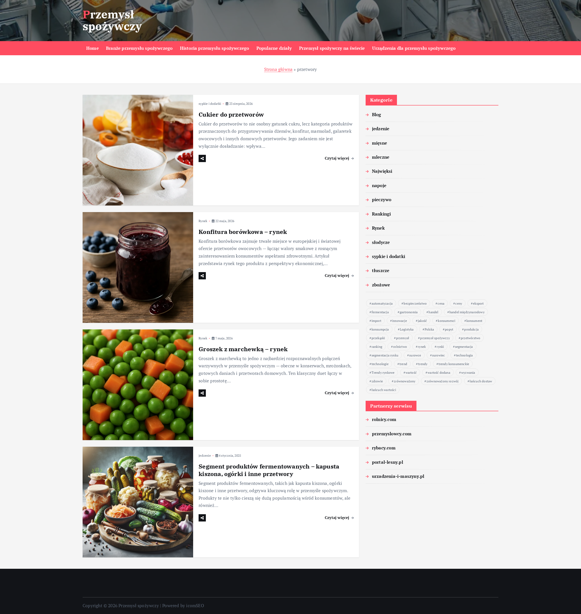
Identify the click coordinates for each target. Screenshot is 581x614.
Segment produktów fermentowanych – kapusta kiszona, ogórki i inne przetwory (269, 470)
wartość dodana (439, 372)
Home (92, 48)
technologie (380, 364)
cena (441, 303)
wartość (411, 372)
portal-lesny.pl (387, 462)
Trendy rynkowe (383, 372)
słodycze (381, 242)
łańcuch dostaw (481, 381)
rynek (422, 346)
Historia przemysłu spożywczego (214, 48)
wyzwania (468, 372)
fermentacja (380, 312)
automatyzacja (382, 303)
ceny (458, 303)
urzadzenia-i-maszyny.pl (398, 476)
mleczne (380, 157)
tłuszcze (380, 270)
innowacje (399, 320)
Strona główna (278, 69)
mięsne (379, 143)
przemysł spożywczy (435, 338)
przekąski (378, 338)
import (376, 320)
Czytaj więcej (337, 158)
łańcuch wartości (384, 390)
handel (433, 312)
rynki (440, 346)
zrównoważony (404, 381)
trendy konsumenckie (453, 364)
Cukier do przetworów (231, 114)
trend (403, 364)
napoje (379, 185)
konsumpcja (380, 329)
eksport (478, 303)
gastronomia (409, 312)
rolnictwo (400, 346)
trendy (422, 364)
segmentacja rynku (385, 355)
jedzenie (205, 455)
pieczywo (381, 199)
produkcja (471, 329)
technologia (464, 355)
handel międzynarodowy (467, 312)
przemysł (402, 338)
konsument (474, 320)
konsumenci (446, 320)
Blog (376, 114)
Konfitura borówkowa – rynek (243, 232)
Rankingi (381, 214)
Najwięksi (382, 171)
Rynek (203, 221)
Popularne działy (274, 48)
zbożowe (381, 285)
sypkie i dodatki (210, 103)
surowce (415, 355)
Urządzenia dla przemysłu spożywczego (414, 48)
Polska (429, 329)
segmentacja (464, 346)
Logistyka (407, 329)
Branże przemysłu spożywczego (139, 48)
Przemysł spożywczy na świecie (332, 48)
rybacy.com (384, 448)
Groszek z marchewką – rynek (243, 349)
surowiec (438, 355)
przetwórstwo (470, 338)
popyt (449, 329)
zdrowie (377, 381)
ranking (377, 346)
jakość (422, 320)
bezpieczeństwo (415, 303)
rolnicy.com (384, 419)
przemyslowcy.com (391, 433)
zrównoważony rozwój (442, 381)
